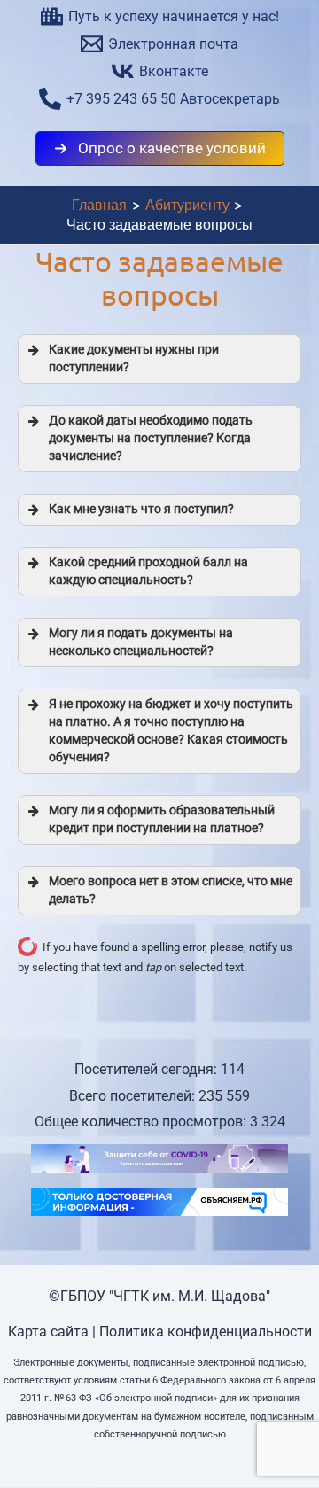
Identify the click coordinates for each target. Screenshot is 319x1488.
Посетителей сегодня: (147, 1069)
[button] (159, 148)
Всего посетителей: (133, 1095)
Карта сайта (48, 1331)
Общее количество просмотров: (142, 1121)
